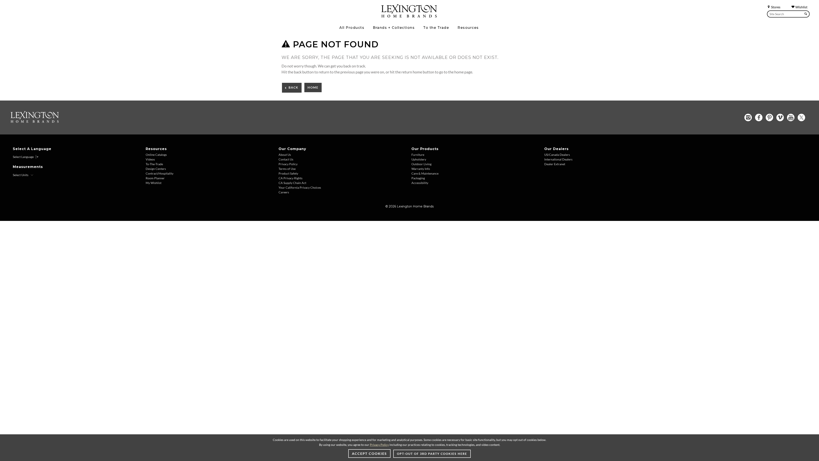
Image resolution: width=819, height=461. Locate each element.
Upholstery (418, 159)
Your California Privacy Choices (300, 187)
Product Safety (288, 173)
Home (313, 87)
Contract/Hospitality (159, 173)
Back (293, 87)
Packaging (418, 178)
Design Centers (156, 169)
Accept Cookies (369, 453)
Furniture (417, 154)
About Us (285, 154)
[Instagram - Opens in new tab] (748, 117)
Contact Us (286, 159)
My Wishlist (153, 183)
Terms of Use (287, 169)
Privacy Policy (288, 164)
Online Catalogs (156, 154)
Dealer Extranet (554, 164)
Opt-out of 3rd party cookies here (432, 453)
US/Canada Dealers (557, 154)
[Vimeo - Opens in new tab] (780, 117)
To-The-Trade (154, 164)
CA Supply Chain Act (292, 183)
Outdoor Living (421, 164)
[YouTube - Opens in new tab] (790, 117)
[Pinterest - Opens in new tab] (769, 117)
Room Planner (155, 178)
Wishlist (801, 7)
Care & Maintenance (425, 173)
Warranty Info (420, 169)
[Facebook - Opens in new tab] (758, 117)
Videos (150, 159)
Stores (775, 7)
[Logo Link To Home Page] (409, 16)
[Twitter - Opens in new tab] (801, 117)
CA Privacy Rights (290, 178)
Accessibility (419, 183)
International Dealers (558, 159)
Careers (284, 192)
